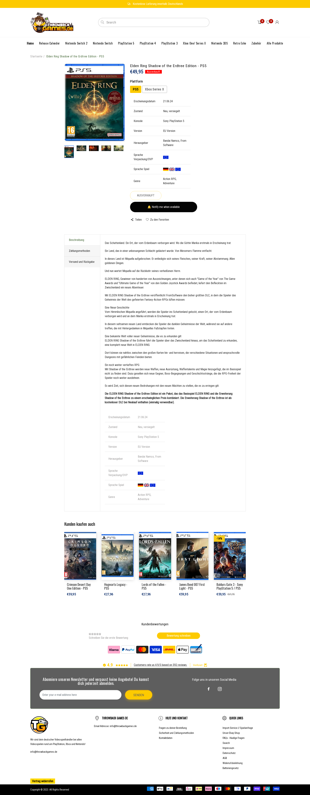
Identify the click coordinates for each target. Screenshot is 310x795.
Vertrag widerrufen (42, 781)
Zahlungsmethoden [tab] (79, 251)
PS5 (135, 89)
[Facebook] (209, 689)
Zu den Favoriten (159, 219)
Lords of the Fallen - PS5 (154, 586)
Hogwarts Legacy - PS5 (115, 586)
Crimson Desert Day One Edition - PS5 (79, 586)
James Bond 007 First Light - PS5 (192, 586)
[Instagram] (220, 689)
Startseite (36, 56)
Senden (138, 695)
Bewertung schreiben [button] (179, 635)
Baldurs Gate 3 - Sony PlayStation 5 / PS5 (230, 586)
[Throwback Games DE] (52, 22)
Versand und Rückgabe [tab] (82, 262)
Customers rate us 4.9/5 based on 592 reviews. (160, 665)
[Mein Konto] (277, 22)
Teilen (138, 219)
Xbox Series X (154, 89)
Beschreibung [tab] (76, 240)
